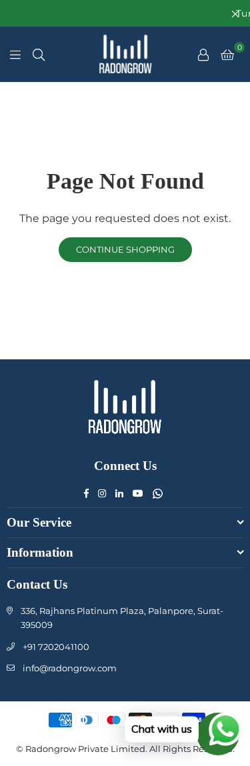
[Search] (39, 54)
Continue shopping (125, 249)
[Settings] (203, 54)
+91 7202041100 (56, 646)
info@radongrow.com (70, 668)
